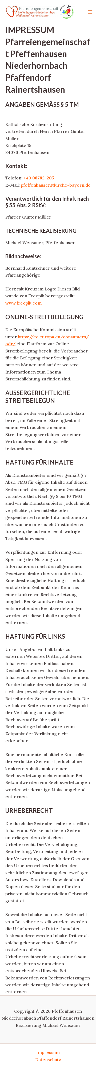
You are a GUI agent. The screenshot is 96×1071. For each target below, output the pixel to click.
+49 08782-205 (38, 177)
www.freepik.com (23, 303)
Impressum (48, 1052)
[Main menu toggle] (90, 12)
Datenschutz (48, 1059)
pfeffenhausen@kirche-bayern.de (56, 185)
